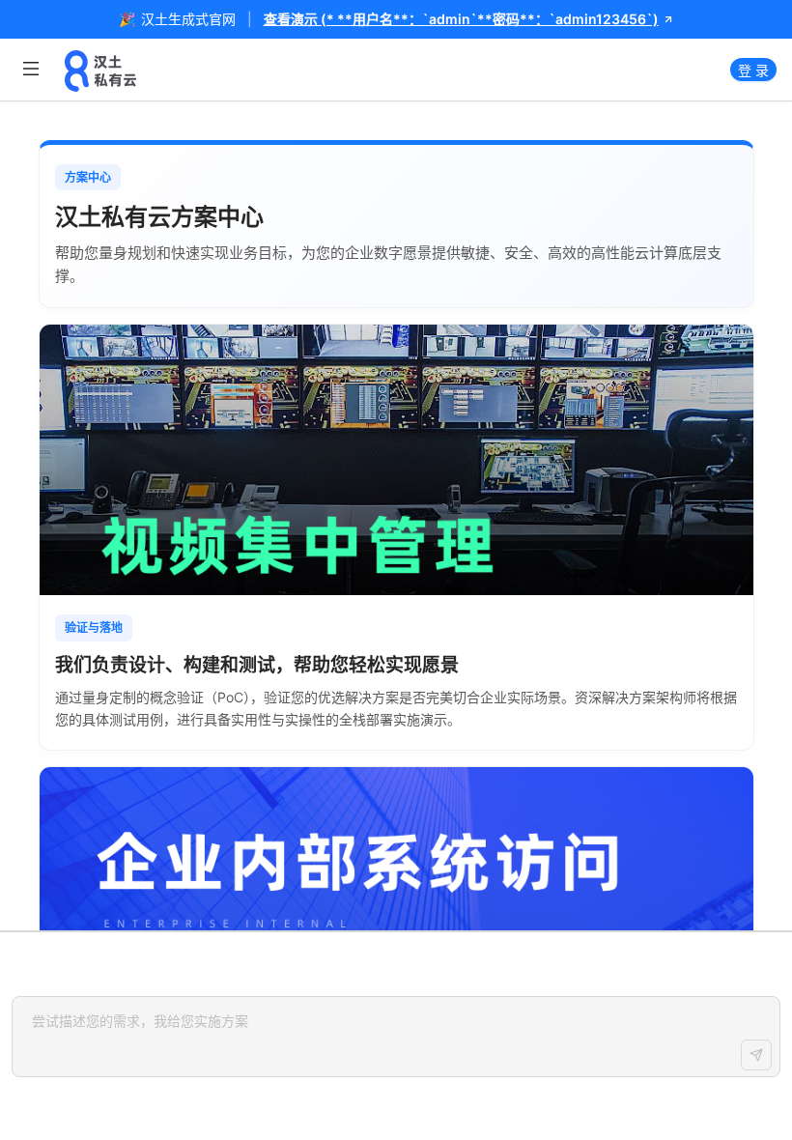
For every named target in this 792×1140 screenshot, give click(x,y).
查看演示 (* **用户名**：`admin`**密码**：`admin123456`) (461, 19)
